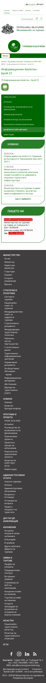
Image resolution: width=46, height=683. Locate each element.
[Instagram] (19, 654)
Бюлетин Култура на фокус (12, 407)
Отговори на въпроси (10, 502)
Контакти (36, 10)
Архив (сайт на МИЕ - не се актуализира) (23, 671)
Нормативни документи (10, 363)
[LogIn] (41, 19)
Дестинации (10, 384)
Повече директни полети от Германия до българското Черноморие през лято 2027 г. (23, 159)
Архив (9, 374)
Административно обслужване (12, 489)
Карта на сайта (17, 10)
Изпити (8, 485)
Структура (9, 271)
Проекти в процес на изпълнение (18, 120)
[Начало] (23, 35)
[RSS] (34, 654)
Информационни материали (12, 379)
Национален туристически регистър (11, 627)
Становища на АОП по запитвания (11, 585)
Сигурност (37, 669)
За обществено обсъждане (11, 370)
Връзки (8, 284)
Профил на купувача (9, 565)
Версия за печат (5, 87)
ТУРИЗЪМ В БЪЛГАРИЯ (33, 46)
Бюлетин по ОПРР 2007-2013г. (15, 129)
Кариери (7, 13)
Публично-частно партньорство (11, 341)
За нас (7, 258)
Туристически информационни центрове (12, 356)
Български (31, 4)
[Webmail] (37, 19)
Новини (7, 398)
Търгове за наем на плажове (12, 599)
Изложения (9, 527)
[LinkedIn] (27, 654)
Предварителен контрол (12, 571)
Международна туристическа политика (11, 332)
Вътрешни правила (9, 577)
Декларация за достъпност (16, 669)
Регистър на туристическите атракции (12, 636)
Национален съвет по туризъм (10, 306)
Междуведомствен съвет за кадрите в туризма (12, 315)
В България (9, 539)
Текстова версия (27, 19)
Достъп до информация (10, 520)
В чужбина (9, 542)
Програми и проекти (15, 62)
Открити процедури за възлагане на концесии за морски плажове (12, 609)
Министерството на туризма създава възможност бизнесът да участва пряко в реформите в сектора (22, 191)
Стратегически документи (11, 324)
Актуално (8, 102)
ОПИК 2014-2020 (10, 97)
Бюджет (8, 274)
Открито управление (10, 279)
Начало (4, 62)
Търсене (7, 10)
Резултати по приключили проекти (19, 124)
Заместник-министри (9, 266)
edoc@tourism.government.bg (26, 665)
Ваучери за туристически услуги (11, 390)
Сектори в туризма (9, 298)
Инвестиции (9, 135)
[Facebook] (11, 654)
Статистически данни (11, 348)
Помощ (28, 10)
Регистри (8, 620)
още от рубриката (23, 199)
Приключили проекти (13, 114)
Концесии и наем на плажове (12, 593)
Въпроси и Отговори (9, 496)
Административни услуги (12, 476)
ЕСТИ (5, 644)
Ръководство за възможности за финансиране (18, 108)
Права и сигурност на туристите (10, 509)
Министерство (11, 255)
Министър (9, 262)
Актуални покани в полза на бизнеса (11, 533)
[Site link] (15, 53)
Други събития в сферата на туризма (12, 549)
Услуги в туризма (12, 481)
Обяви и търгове (7, 559)
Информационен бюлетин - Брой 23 (21, 80)
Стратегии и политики (10, 292)
